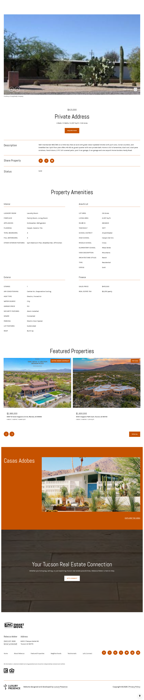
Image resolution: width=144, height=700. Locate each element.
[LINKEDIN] (115, 653)
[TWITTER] (121, 653)
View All (135, 434)
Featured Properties (37, 653)
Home (6, 653)
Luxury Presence (60, 687)
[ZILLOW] (132, 653)
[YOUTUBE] (127, 653)
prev (11, 89)
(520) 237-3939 (9, 641)
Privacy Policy (134, 687)
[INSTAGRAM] (110, 653)
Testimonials (72, 653)
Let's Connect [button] (72, 578)
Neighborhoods (56, 653)
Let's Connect (87, 653)
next (17, 89)
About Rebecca (19, 653)
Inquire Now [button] (72, 130)
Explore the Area (132, 518)
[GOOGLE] (138, 653)
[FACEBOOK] (104, 653)
